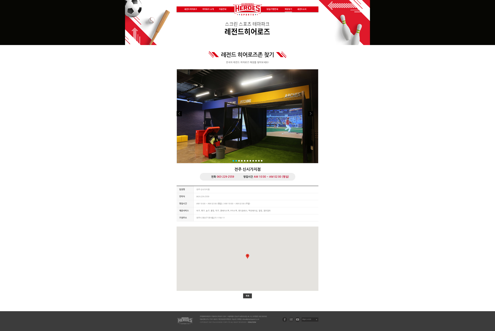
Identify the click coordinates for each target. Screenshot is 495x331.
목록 (247, 296)
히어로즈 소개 (208, 9)
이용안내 (222, 9)
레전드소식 (301, 9)
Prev (182, 116)
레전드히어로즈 (190, 9)
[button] (247, 256)
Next (313, 116)
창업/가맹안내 (272, 9)
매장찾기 (288, 9)
